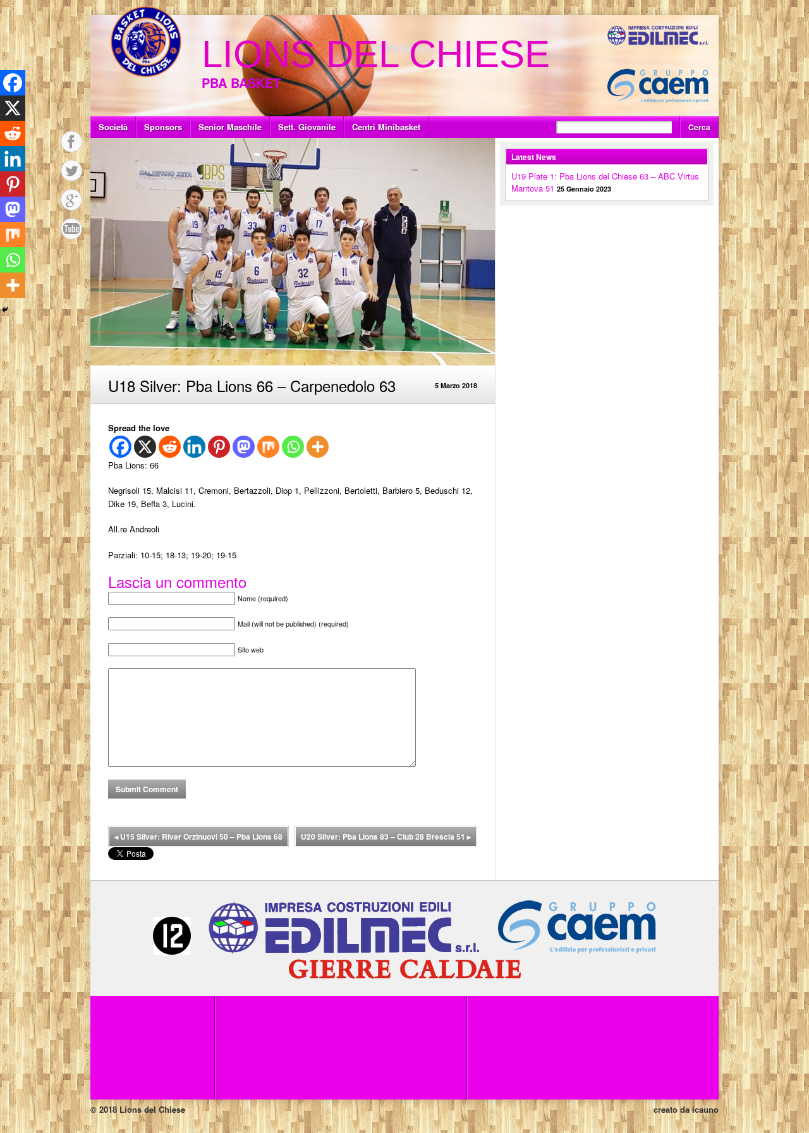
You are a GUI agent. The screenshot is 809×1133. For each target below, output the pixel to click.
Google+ (71, 199)
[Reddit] (170, 447)
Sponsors (163, 127)
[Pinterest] (219, 447)
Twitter (71, 170)
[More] (318, 447)
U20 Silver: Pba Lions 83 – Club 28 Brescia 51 (386, 836)
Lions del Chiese (376, 54)
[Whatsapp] (293, 447)
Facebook (71, 141)
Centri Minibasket (386, 127)
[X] (145, 447)
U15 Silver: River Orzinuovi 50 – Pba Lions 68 (198, 836)
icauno (705, 1109)
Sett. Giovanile (307, 127)
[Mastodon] (244, 447)
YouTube (71, 228)
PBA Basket (241, 82)
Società (113, 127)
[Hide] (5, 310)
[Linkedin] (194, 447)
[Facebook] (120, 447)
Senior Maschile (230, 127)
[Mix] (268, 447)
